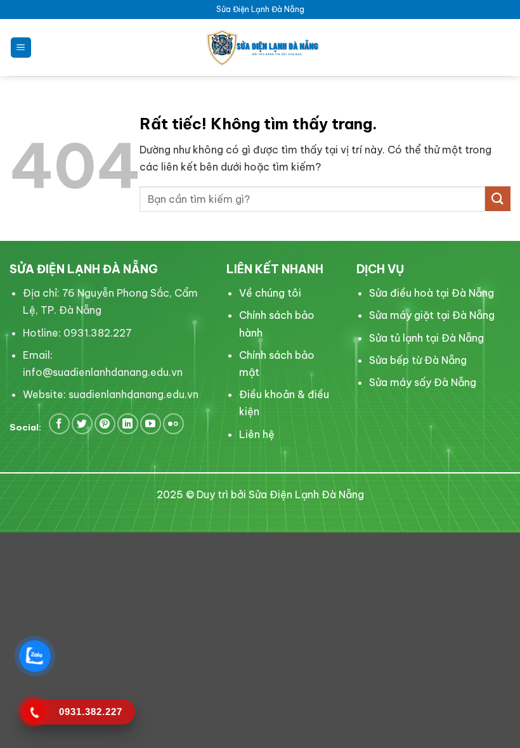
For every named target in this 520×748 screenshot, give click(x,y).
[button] (21, 47)
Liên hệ (257, 434)
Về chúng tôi (270, 293)
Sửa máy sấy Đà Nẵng (422, 382)
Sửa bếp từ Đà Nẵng (418, 360)
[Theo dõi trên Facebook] (59, 423)
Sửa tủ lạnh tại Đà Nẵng (426, 338)
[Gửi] (497, 198)
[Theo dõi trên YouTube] (150, 423)
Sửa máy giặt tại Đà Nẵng (432, 315)
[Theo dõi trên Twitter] (82, 423)
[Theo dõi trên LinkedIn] (127, 423)
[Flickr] (173, 423)
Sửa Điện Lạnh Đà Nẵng (306, 494)
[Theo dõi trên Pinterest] (104, 423)
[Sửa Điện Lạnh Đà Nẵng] (260, 47)
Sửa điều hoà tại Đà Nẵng (431, 293)
